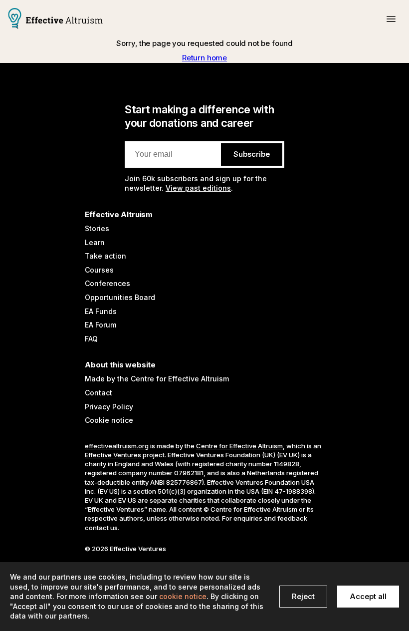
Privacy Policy (109, 406)
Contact (98, 392)
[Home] (55, 19)
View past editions (198, 188)
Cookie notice (109, 420)
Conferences (107, 283)
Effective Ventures (113, 455)
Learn (95, 242)
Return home (204, 57)
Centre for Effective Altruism (239, 446)
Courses (99, 270)
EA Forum (100, 324)
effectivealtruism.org (117, 446)
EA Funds (101, 311)
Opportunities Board (120, 297)
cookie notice (182, 596)
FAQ (91, 338)
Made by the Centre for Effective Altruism (157, 378)
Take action (105, 256)
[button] (391, 19)
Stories (97, 228)
